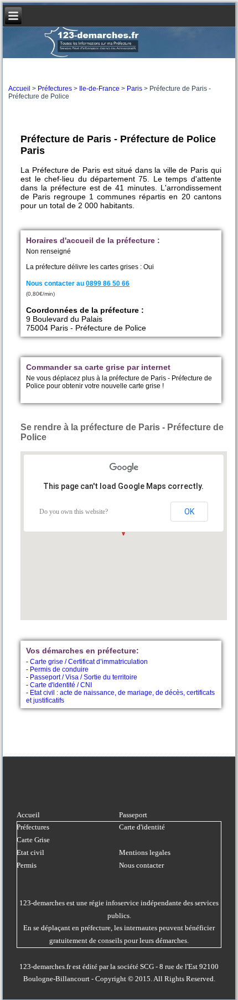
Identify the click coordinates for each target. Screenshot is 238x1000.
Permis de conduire (59, 669)
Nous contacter (141, 865)
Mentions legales (144, 852)
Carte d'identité (142, 827)
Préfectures (55, 88)
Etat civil (30, 852)
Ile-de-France (99, 88)
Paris (134, 88)
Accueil (19, 88)
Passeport (133, 815)
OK (189, 511)
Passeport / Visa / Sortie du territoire (83, 677)
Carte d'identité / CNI (61, 685)
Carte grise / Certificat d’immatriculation (89, 662)
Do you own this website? (73, 512)
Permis (27, 865)
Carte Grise (33, 840)
